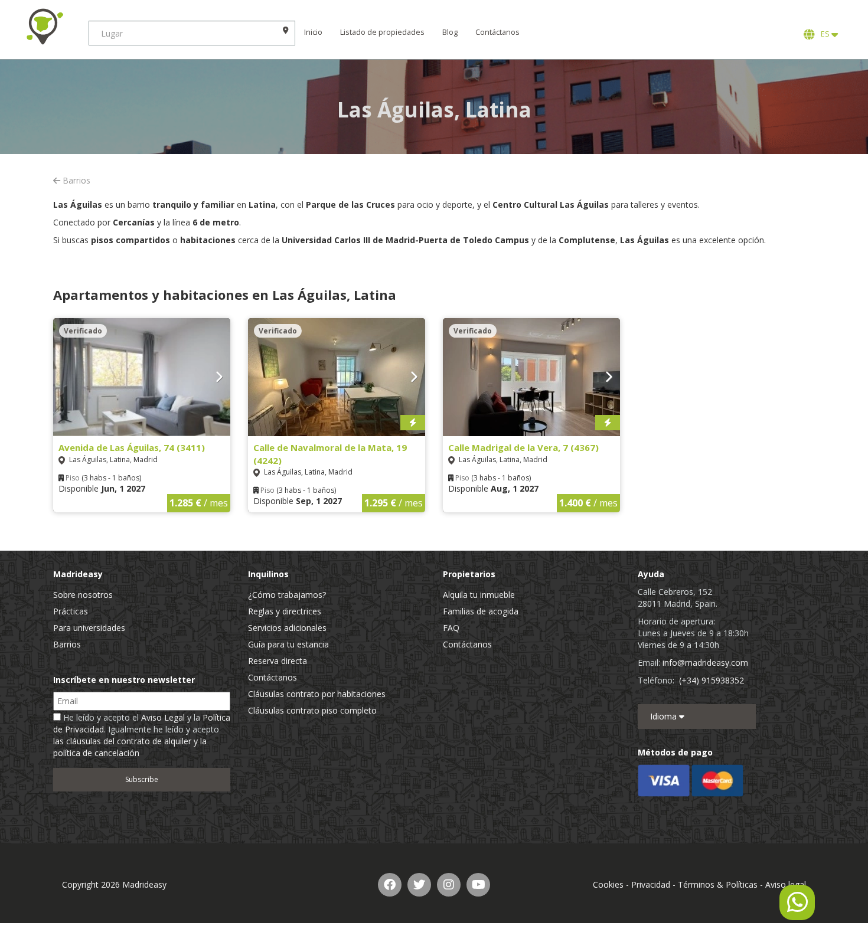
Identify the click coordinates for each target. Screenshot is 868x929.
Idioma (664, 716)
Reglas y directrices (284, 611)
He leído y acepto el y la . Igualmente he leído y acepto (141, 735)
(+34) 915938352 (711, 680)
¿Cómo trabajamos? (287, 594)
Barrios (75, 180)
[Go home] (44, 26)
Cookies (608, 884)
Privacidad (650, 884)
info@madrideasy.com (705, 662)
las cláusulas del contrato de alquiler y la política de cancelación (130, 746)
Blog (450, 32)
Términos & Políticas (718, 884)
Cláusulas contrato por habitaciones (317, 693)
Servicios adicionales (287, 627)
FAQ (451, 627)
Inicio (313, 32)
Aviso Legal (163, 717)
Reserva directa (277, 660)
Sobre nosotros (83, 594)
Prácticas (70, 611)
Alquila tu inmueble (479, 594)
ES (824, 34)
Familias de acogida (480, 611)
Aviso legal (785, 884)
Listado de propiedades (382, 32)
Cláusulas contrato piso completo (312, 710)
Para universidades (89, 627)
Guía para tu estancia (288, 644)
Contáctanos (497, 32)
